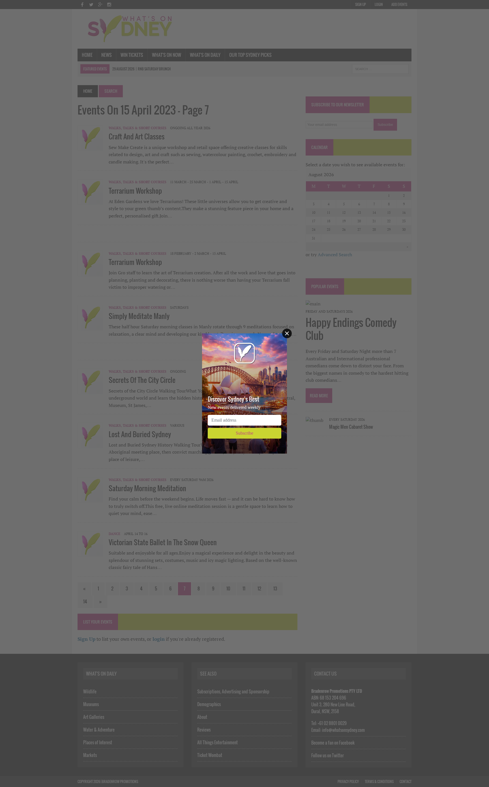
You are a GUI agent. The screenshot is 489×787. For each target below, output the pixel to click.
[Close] (287, 333)
